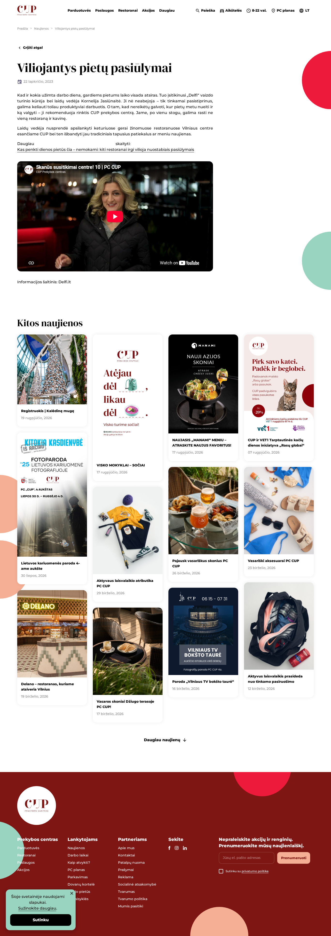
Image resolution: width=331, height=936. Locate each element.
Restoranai (128, 10)
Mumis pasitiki (130, 906)
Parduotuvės (79, 10)
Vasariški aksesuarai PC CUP (273, 561)
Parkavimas (78, 877)
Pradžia (22, 28)
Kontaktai (126, 855)
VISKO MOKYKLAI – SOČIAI (121, 465)
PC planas (76, 870)
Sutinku (41, 920)
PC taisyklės (78, 899)
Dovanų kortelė (81, 884)
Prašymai (126, 870)
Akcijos (148, 10)
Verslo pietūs (79, 891)
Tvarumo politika (132, 899)
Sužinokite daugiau (37, 908)
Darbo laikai (78, 855)
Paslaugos (104, 10)
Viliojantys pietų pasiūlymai (75, 28)
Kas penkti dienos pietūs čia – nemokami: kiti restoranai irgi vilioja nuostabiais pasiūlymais (105, 149)
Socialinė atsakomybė (137, 884)
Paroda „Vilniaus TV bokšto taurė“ (203, 681)
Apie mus (126, 848)
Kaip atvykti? (79, 862)
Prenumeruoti (293, 858)
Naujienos (41, 28)
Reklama (125, 877)
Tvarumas (126, 891)
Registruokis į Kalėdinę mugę (47, 411)
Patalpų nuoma (131, 862)
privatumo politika (255, 871)
